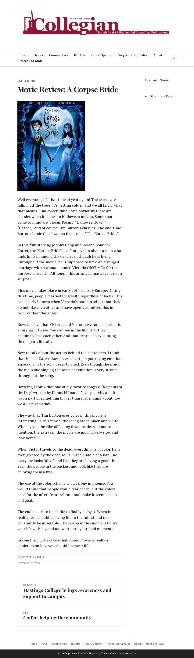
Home (24, 55)
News (39, 55)
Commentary (58, 55)
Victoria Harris (33, 557)
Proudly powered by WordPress (77, 653)
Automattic (129, 653)
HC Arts (79, 55)
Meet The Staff (31, 61)
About (157, 55)
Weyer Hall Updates (132, 55)
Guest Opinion (101, 55)
